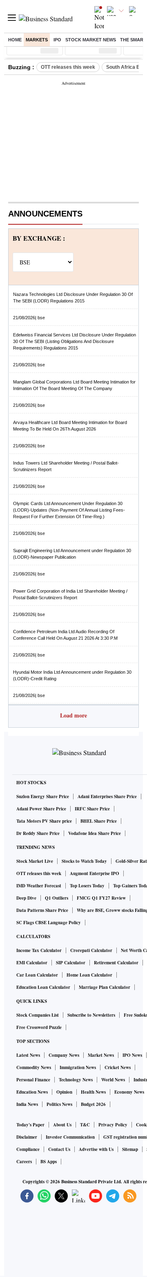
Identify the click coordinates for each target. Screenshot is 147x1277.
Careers (24, 1161)
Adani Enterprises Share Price (107, 796)
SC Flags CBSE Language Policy (48, 922)
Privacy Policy (112, 1125)
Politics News (59, 1104)
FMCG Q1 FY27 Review (101, 898)
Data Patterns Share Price (42, 910)
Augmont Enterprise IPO (94, 873)
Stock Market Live (34, 861)
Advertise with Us (96, 1149)
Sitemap (130, 1149)
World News (113, 1080)
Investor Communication (70, 1137)
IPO (57, 39)
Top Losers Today (87, 886)
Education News (32, 1092)
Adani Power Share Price (41, 809)
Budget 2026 (93, 1104)
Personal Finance (33, 1080)
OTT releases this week (68, 67)
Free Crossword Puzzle (39, 1027)
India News (27, 1104)
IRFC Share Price (92, 809)
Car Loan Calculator (37, 975)
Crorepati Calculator (91, 950)
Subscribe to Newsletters (91, 1015)
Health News (93, 1092)
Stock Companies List (37, 1015)
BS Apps (48, 1161)
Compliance (28, 1149)
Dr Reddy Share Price (38, 833)
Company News (64, 1055)
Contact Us (59, 1149)
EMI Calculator (31, 963)
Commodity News (33, 1067)
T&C (85, 1125)
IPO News (132, 1055)
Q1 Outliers (56, 898)
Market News (101, 1055)
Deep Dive (26, 898)
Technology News (76, 1080)
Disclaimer (26, 1137)
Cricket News (118, 1067)
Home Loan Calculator (89, 975)
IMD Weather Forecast (38, 886)
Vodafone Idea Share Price (94, 833)
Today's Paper (30, 1125)
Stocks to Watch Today (84, 861)
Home (15, 39)
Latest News (28, 1055)
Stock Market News (90, 39)
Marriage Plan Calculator (104, 987)
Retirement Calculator (116, 963)
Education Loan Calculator (43, 987)
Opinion (64, 1092)
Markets (37, 39)
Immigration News (78, 1067)
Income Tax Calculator (39, 950)
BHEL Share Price (98, 821)
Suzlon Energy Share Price (42, 796)
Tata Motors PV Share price (44, 821)
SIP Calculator (70, 963)
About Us (62, 1125)
